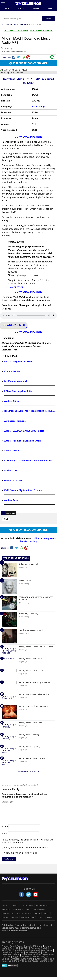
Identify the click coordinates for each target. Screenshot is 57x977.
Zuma (5, 946)
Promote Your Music (24, 913)
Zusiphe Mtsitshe (33, 946)
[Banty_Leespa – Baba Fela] (9, 662)
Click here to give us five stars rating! (37, 540)
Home (7, 9)
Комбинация (33, 952)
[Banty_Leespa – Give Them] (9, 726)
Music (20, 9)
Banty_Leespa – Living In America (34, 706)
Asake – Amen (11, 450)
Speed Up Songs (8, 913)
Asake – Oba (10, 470)
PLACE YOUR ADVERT (41, 30)
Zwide (16, 954)
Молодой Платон (31, 954)
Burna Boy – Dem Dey (28, 613)
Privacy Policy (28, 905)
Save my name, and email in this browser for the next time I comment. (27, 841)
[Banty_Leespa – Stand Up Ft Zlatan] (9, 686)
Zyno (19, 946)
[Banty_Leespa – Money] (9, 738)
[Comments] (52, 57)
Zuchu (20, 952)
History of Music (40, 909)
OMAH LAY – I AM (13, 480)
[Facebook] (13, 57)
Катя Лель (26, 958)
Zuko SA (14, 948)
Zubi (12, 946)
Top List (46, 913)
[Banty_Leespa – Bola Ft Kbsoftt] (9, 762)
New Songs (6, 909)
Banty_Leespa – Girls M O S (31, 670)
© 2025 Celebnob (27, 917)
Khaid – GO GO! (12, 371)
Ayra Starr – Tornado (15, 420)
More (50, 9)
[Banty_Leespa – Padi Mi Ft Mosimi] (9, 698)
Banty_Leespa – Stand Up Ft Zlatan (34, 682)
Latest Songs (38, 106)
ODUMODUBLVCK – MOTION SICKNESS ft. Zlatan (29, 411)
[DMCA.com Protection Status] (28, 965)
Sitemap (5, 917)
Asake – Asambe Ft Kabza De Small (22, 440)
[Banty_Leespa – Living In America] (9, 712)
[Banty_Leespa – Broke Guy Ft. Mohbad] (9, 650)
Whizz (7, 48)
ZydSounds (48, 954)
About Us (5, 905)
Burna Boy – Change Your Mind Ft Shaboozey (28, 460)
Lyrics (28, 909)
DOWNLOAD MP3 (14, 325)
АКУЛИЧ (6, 950)
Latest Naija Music (43, 905)
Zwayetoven (41, 958)
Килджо (24, 956)
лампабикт (46, 960)
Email (4, 833)
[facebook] (21, 894)
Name (5, 826)
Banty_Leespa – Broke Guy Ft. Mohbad (36, 646)
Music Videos (18, 909)
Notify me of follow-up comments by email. (26, 847)
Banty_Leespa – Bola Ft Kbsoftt (33, 758)
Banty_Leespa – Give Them (31, 722)
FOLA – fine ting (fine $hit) (18, 391)
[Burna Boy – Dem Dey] (9, 619)
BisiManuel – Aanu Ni (15, 381)
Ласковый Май (39, 948)
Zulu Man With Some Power (23, 960)
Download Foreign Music (18, 24)
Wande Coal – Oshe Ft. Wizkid (32, 630)
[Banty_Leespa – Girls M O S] (9, 674)
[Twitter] (18, 57)
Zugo (15, 956)
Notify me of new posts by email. (21, 852)
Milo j (5, 519)
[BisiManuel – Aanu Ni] (9, 570)
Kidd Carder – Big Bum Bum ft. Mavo (23, 490)
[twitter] (28, 894)
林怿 (45, 952)
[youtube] (35, 894)
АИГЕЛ (6, 956)
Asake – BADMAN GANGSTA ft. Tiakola (24, 430)
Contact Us (16, 905)
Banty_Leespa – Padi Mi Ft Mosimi (34, 694)
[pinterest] (28, 57)
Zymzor (15, 958)
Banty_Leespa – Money (29, 734)
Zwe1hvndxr (8, 952)
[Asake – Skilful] (9, 586)
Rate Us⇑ (14, 917)
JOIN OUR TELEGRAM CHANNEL (30, 63)
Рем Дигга (46, 950)
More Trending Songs (28, 771)
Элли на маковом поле (26, 950)
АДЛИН (24, 948)
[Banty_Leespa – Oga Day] (9, 750)
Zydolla (35, 956)
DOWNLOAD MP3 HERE (28, 136)
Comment (8, 801)
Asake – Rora (11, 500)
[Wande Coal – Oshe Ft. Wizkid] (9, 636)
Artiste (35, 9)
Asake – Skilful (11, 401)
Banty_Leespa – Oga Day (30, 746)
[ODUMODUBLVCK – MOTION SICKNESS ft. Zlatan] (9, 603)
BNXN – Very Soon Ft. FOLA (18, 361)
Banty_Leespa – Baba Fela (30, 658)
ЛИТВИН (6, 954)
